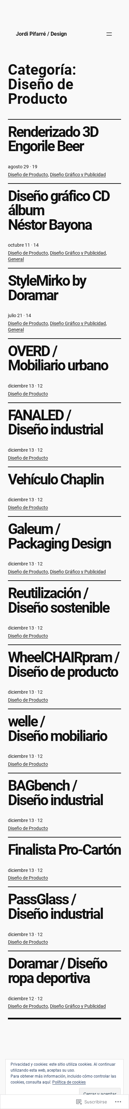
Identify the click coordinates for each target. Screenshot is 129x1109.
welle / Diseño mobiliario (57, 729)
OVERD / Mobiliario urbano (58, 358)
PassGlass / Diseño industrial (55, 906)
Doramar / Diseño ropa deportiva (57, 971)
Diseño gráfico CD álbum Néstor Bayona (58, 210)
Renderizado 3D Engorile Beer (53, 139)
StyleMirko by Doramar (47, 288)
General (16, 259)
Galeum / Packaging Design (59, 536)
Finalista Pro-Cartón (64, 850)
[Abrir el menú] (109, 34)
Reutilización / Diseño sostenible (58, 600)
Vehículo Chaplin (56, 479)
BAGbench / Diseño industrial (55, 793)
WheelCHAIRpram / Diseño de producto (63, 664)
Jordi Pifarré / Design (41, 34)
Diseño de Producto (28, 174)
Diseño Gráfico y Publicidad (78, 174)
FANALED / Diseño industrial (55, 422)
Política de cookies (69, 1082)
